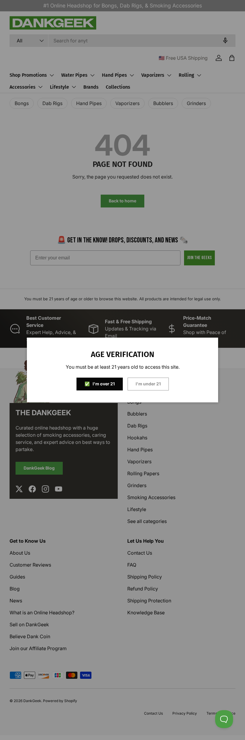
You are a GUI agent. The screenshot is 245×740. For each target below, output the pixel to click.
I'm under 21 (148, 383)
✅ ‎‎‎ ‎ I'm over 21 (100, 383)
